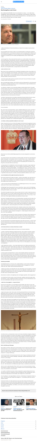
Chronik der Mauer (18, 438)
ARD (5, 438)
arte (13, 438)
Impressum (3, 435)
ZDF (8, 438)
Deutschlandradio (4, 430)
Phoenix (10, 438)
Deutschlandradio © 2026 (6, 439)
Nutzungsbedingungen (5, 434)
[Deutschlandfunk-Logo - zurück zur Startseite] (18, 2)
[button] (1, 1)
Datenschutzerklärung (5, 432)
